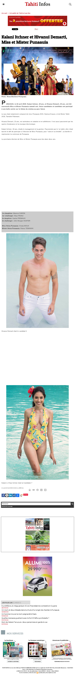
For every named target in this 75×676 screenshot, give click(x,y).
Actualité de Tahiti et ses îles (19, 13)
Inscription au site (51, 672)
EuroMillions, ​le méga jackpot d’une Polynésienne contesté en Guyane (29, 606)
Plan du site (32, 672)
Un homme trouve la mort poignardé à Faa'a (19, 614)
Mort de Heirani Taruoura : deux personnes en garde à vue (24, 622)
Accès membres (24, 672)
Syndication (42, 672)
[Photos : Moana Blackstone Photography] (37, 47)
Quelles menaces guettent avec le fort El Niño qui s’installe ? (25, 618)
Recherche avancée (7, 506)
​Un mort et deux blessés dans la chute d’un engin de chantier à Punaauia (30, 610)
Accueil (4, 13)
